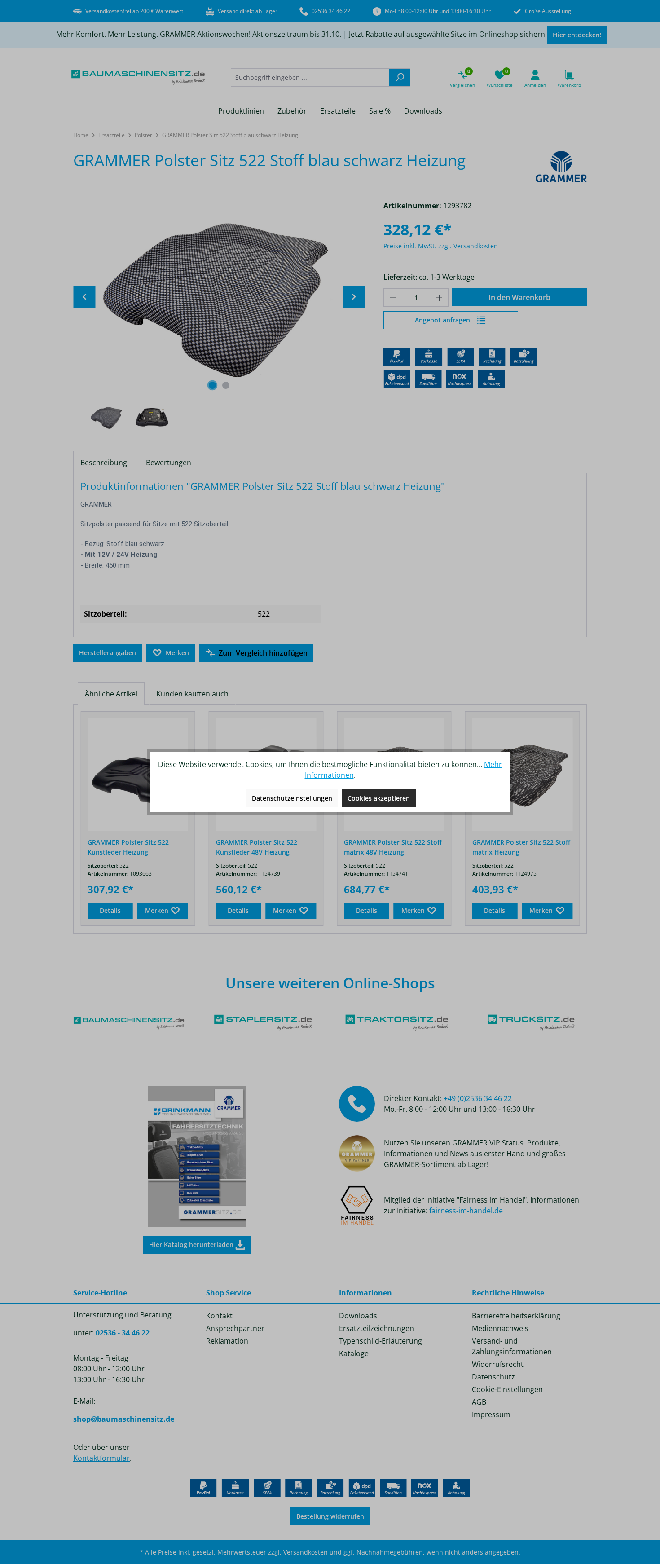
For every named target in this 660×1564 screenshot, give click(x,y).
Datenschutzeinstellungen (292, 798)
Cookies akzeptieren (379, 798)
